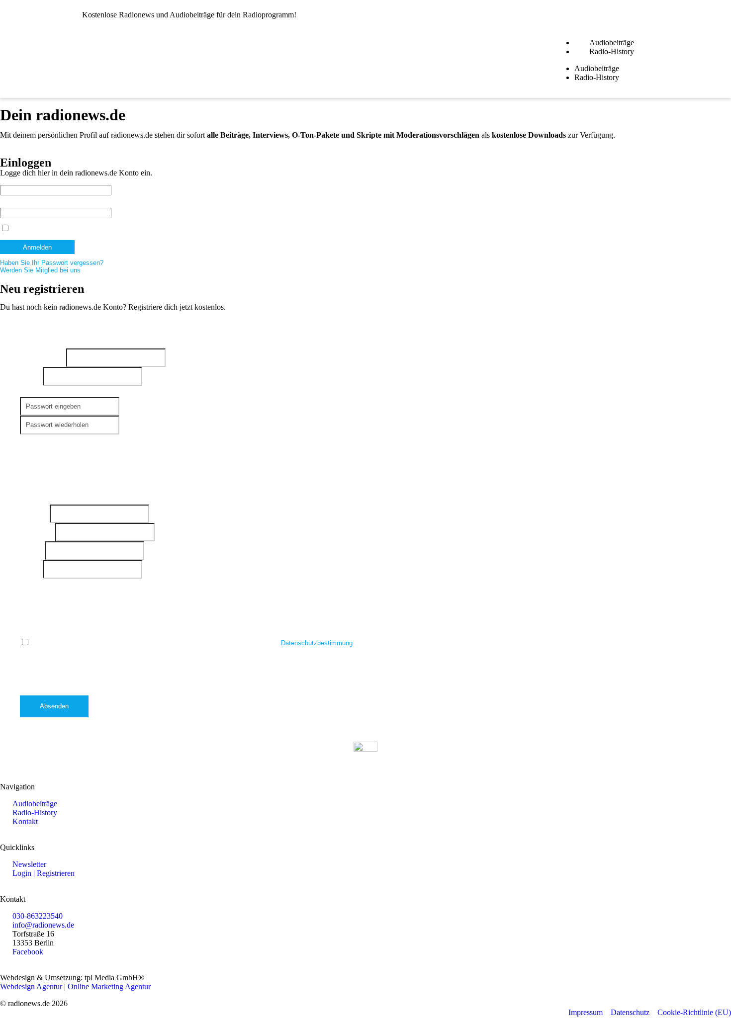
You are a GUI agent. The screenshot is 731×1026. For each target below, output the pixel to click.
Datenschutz (40, 631)
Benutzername (43, 357)
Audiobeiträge (611, 42)
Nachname (37, 532)
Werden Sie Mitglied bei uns (40, 270)
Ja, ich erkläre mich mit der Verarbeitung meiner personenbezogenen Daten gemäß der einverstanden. (213, 643)
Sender (32, 550)
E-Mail (31, 376)
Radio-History (611, 51)
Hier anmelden (519, 11)
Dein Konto (38, 440)
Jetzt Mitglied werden (618, 11)
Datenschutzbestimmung (318, 643)
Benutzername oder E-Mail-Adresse (51, 181)
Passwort (13, 204)
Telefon (31, 569)
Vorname (35, 513)
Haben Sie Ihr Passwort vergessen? (51, 262)
